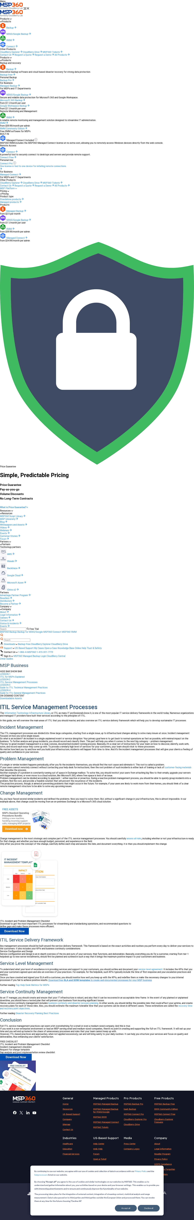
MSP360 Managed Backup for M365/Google (105, 1110)
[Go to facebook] (15, 1113)
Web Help (98, 1149)
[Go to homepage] (11, 8)
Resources (68, 1109)
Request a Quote (23, 55)
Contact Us (6, 55)
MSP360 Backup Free (164, 1104)
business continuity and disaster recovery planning (73, 1003)
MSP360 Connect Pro (134, 1114)
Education (67, 1149)
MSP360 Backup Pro (133, 1104)
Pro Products (133, 1098)
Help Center (98, 1143)
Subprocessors (41, 1175)
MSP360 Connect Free (164, 1114)
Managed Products (106, 1098)
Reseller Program (162, 1154)
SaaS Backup (130, 1109)
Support (8, 648)
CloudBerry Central (56, 656)
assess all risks (134, 838)
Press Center (129, 1143)
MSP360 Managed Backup (105, 1104)
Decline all (148, 1208)
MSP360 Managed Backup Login (29, 656)
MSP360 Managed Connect (106, 1122)
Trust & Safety (94, 648)
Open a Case (50, 648)
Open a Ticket (99, 1159)
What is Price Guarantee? (13, 507)
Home (65, 1104)
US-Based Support (24, 648)
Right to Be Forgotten (164, 1169)
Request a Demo (43, 55)
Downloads (10, 644)
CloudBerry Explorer (10, 52)
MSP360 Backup (8, 632)
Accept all (125, 1208)
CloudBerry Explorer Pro (135, 1119)
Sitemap (66, 1124)
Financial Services (71, 1154)
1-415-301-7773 (44, 652)
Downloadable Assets (11, 698)
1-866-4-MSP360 (27, 652)
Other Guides (6, 658)
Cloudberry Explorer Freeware (163, 1120)
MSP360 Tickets (51, 52)
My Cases (39, 648)
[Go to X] (21, 1113)
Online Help (80, 648)
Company (67, 1119)
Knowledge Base (66, 648)
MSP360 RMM (69, 632)
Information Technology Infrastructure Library (27, 713)
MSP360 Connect (52, 632)
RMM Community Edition (166, 1109)
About (157, 1143)
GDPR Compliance (163, 1164)
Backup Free (24, 644)
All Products (61, 55)
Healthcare (68, 1143)
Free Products (164, 1098)
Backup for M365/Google (30, 632)
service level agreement (150, 969)
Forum (96, 1154)
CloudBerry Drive (31, 52)
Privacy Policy (141, 1171)
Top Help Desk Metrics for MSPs (32, 985)
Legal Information (162, 1149)
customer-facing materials (178, 767)
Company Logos (131, 1149)
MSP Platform (7, 188)
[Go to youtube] (34, 1113)
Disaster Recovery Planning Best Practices (37, 1013)
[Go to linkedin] (28, 1113)
